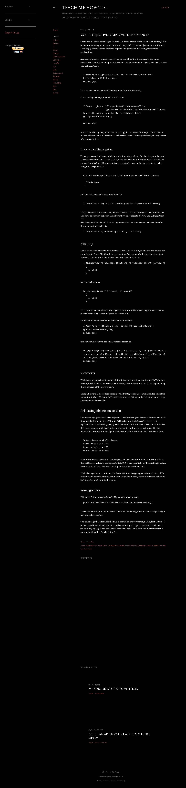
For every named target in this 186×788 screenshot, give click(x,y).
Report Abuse (12, 33)
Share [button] (55, 30)
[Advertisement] (123, 642)
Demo (55, 53)
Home (65, 18)
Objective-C (58, 73)
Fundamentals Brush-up (105, 18)
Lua (54, 70)
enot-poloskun (117, 777)
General (56, 60)
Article (55, 40)
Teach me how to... (85, 7)
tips (54, 86)
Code (55, 50)
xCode (55, 93)
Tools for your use (79, 18)
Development (59, 56)
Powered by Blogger (113, 772)
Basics (55, 43)
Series (55, 79)
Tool (54, 89)
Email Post (91, 542)
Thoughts (57, 83)
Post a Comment (101, 742)
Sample (56, 76)
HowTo (56, 63)
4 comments (99, 693)
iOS (54, 66)
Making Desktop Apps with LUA (113, 689)
